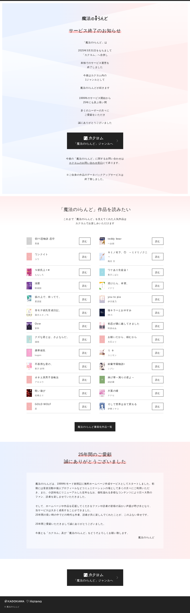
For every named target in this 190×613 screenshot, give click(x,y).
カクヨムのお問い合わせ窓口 (86, 163)
